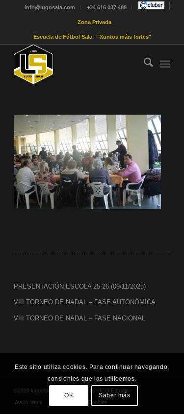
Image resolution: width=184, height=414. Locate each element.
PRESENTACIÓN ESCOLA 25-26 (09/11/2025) (80, 286)
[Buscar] (143, 64)
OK (68, 395)
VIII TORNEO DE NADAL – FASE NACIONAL (79, 318)
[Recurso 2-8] (76, 64)
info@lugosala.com (50, 7)
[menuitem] (50, 7)
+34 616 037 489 (107, 7)
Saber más (114, 395)
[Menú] (165, 64)
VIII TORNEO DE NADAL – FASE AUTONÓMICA (85, 302)
